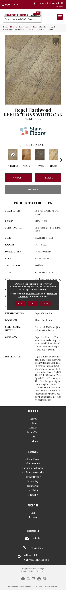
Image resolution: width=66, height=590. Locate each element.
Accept (20, 303)
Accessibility (13, 586)
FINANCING (48, 177)
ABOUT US (33, 505)
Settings (45, 303)
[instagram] (44, 579)
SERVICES (33, 452)
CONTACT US (33, 531)
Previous (4, 155)
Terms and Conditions (28, 587)
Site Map (54, 587)
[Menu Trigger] (60, 17)
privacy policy (32, 293)
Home (5, 26)
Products (33, 26)
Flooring (13, 26)
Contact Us (18, 177)
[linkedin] (33, 579)
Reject (32, 303)
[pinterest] (39, 579)
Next (61, 155)
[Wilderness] (13, 154)
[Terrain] (40, 154)
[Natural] (26, 154)
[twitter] (28, 579)
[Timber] (53, 154)
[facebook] (23, 579)
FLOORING (33, 411)
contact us (36, 538)
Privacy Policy (44, 587)
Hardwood (23, 26)
